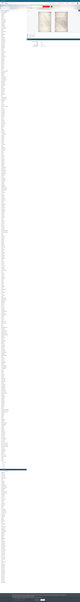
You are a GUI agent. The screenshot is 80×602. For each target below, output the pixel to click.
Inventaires (67, 3)
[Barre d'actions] (79, 10)
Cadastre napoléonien (44, 46)
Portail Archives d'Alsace (52, 3)
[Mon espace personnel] (78, 3)
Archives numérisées (61, 3)
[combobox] (46, 6)
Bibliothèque (73, 3)
